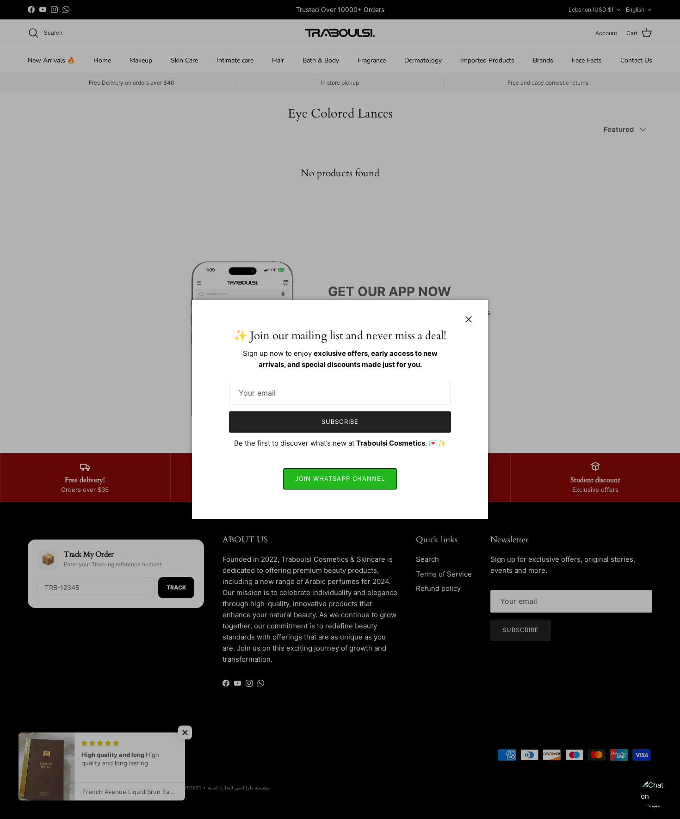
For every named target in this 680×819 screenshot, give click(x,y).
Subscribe (339, 421)
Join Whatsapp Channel (340, 478)
